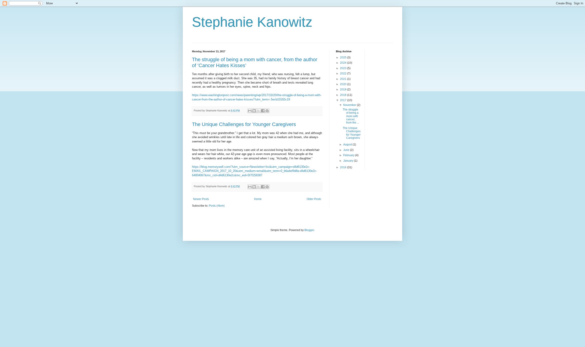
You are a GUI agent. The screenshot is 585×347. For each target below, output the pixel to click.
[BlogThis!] (254, 110)
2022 (343, 73)
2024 (343, 62)
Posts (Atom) (217, 205)
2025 (343, 57)
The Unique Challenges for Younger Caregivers (244, 124)
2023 (343, 68)
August (348, 144)
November (350, 105)
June (346, 150)
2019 (343, 89)
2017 (343, 100)
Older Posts (314, 199)
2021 (343, 79)
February (349, 155)
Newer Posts (201, 199)
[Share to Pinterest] (267, 110)
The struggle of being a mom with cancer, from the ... (351, 116)
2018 (343, 95)
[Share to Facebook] (263, 110)
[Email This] (249, 110)
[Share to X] (258, 110)
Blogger (309, 230)
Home (258, 199)
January (348, 160)
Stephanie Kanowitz (252, 22)
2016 (343, 167)
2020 (343, 84)
